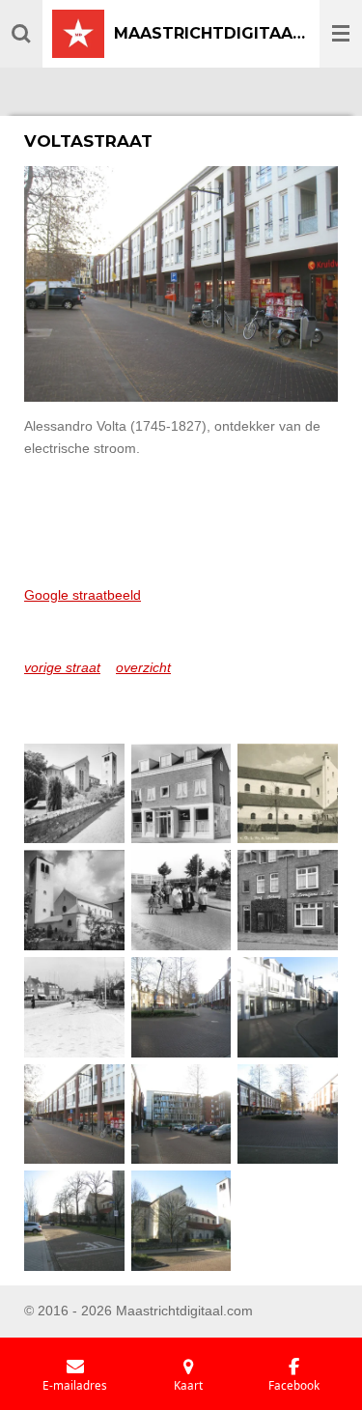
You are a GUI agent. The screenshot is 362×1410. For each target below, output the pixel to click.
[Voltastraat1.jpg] (181, 1007)
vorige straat (62, 667)
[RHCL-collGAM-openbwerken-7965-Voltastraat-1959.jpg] (74, 1007)
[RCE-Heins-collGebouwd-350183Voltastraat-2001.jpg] (74, 793)
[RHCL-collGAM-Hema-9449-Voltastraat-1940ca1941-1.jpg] (288, 793)
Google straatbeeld (82, 595)
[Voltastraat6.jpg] (74, 1221)
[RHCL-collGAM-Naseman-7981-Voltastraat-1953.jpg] (181, 900)
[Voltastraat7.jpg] (181, 1221)
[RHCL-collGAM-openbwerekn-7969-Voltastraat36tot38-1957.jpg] (288, 900)
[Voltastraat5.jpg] (288, 1114)
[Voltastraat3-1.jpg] (74, 1114)
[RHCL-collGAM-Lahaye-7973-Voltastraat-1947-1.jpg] (74, 900)
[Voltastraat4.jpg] (181, 1114)
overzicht (143, 667)
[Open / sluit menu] (341, 34)
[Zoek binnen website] (21, 34)
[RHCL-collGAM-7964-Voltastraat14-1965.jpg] (181, 793)
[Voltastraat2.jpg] (288, 1007)
